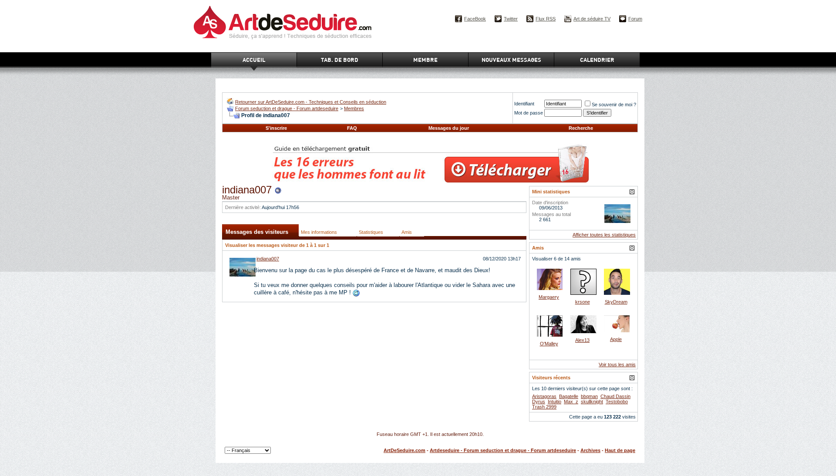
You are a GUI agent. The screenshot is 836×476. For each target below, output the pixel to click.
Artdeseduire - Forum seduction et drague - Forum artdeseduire (503, 450)
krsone (582, 301)
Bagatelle (568, 396)
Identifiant (524, 103)
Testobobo (617, 401)
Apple (616, 339)
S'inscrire (276, 128)
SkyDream (616, 301)
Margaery (549, 297)
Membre (425, 59)
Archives (590, 450)
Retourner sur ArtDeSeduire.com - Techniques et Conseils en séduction (310, 102)
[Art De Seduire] (230, 102)
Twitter (511, 18)
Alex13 (582, 340)
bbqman (589, 396)
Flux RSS (546, 18)
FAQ (352, 128)
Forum (635, 18)
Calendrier (597, 59)
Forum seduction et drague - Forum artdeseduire (286, 108)
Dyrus (538, 401)
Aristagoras (544, 396)
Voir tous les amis (617, 364)
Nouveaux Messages (511, 59)
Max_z (571, 401)
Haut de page (620, 450)
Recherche (581, 128)
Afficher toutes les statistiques (604, 234)
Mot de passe (528, 112)
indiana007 (267, 258)
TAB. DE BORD (339, 59)
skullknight (592, 401)
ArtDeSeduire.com (404, 450)
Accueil (254, 59)
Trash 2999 (544, 406)
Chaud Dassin (615, 396)
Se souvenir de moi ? (614, 104)
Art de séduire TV (591, 18)
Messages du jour (448, 128)
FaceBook (475, 18)
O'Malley (549, 343)
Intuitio (554, 401)
